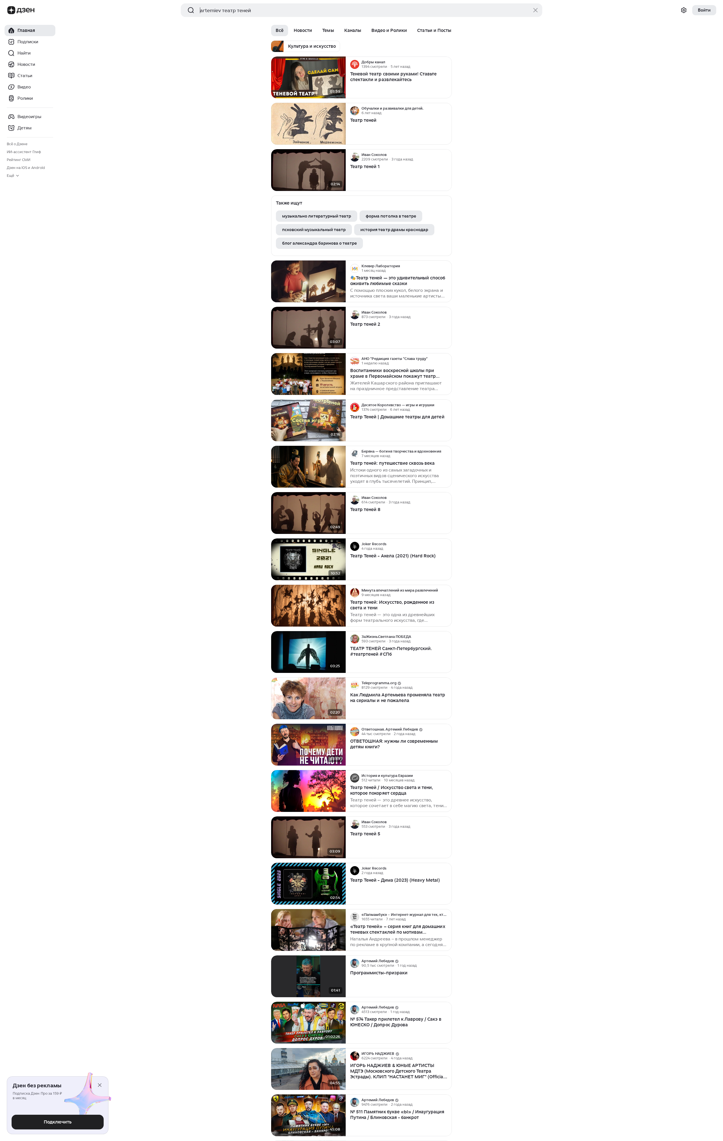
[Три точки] (447, 64)
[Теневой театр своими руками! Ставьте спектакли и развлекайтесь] (308, 77)
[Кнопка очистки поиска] (535, 10)
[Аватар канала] (354, 64)
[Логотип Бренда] (11, 10)
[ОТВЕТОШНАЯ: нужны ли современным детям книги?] (308, 745)
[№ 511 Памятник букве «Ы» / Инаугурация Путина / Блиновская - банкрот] (308, 1115)
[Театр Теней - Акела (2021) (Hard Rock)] (308, 559)
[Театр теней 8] (308, 513)
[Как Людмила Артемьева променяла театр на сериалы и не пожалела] (308, 698)
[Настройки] (684, 10)
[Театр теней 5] (308, 837)
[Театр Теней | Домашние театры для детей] (308, 420)
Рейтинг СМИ (18, 160)
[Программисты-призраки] (308, 976)
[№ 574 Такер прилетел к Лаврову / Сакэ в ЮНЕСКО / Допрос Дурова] (308, 1023)
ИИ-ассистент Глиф (24, 152)
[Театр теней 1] (308, 170)
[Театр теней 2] (308, 328)
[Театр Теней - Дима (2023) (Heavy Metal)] (308, 884)
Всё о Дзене (17, 144)
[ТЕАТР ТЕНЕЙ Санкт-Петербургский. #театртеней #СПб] (308, 652)
